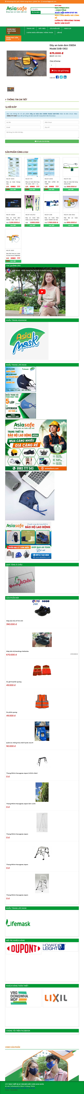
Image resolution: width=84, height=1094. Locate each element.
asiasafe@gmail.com (49, 1)
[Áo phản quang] (42, 700)
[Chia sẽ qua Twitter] (61, 77)
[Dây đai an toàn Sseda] (71, 203)
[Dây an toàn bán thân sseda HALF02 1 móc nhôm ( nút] (32, 203)
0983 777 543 (13, 187)
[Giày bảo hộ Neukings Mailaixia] (42, 640)
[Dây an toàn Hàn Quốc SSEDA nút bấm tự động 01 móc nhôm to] (52, 203)
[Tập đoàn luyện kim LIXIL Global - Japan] (23, 998)
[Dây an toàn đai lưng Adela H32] (71, 167)
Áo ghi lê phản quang (13, 682)
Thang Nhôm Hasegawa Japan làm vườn (21, 803)
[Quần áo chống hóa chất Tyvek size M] (42, 731)
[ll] (60, 947)
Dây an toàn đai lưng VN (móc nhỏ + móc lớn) (32, 184)
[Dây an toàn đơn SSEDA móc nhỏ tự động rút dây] (13, 203)
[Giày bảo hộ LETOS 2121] (42, 609)
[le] (23, 947)
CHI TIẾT (13, 189)
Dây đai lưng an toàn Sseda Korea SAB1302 (13, 254)
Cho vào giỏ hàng (61, 70)
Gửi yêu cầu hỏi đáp (42, 141)
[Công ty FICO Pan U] (60, 998)
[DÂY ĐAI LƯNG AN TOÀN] (52, 167)
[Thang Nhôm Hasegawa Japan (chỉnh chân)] (42, 761)
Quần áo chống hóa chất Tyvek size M (19, 742)
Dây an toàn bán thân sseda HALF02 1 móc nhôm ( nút (32, 220)
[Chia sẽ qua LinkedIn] (65, 77)
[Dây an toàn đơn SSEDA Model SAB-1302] (27, 63)
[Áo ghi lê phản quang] (42, 670)
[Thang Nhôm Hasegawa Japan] (42, 822)
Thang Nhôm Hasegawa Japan (17, 834)
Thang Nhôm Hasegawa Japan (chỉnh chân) (21, 773)
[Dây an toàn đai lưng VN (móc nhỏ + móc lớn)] (32, 167)
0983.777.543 (12, 116)
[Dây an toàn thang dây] (13, 167)
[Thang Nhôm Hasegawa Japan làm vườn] (42, 792)
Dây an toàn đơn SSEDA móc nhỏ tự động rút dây (13, 220)
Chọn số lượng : (55, 61)
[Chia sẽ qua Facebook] (57, 77)
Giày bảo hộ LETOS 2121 (14, 621)
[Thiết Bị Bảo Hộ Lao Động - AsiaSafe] (16, 9)
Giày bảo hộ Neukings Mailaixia (17, 651)
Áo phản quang (11, 712)
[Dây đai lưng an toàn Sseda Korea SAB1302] (13, 239)
